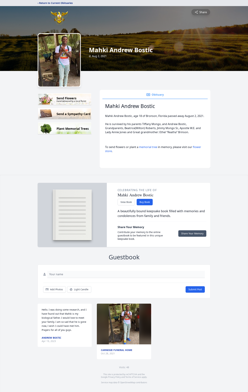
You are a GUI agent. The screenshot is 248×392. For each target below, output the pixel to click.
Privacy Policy (114, 377)
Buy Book (145, 202)
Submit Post (195, 289)
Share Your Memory (192, 233)
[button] (124, 324)
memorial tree (148, 147)
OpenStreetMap (127, 382)
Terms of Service (133, 377)
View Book (126, 202)
